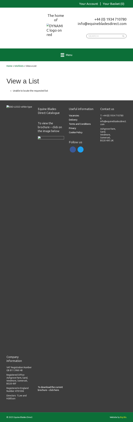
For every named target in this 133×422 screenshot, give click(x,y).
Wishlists (19, 66)
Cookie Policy (75, 132)
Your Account (88, 3)
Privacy (72, 128)
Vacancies (74, 115)
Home (9, 66)
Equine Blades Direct (32, 28)
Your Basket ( (113, 3)
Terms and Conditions (80, 124)
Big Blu (123, 417)
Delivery (73, 119)
